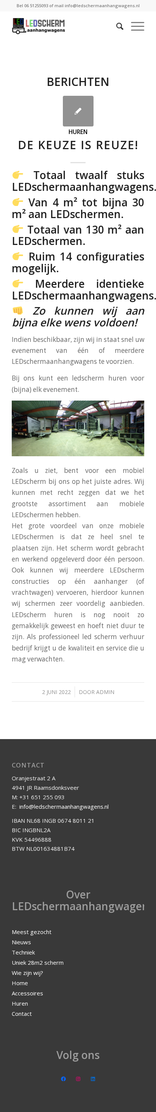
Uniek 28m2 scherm (38, 962)
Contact (22, 1013)
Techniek (23, 952)
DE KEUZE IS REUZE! (78, 145)
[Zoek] (116, 26)
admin (105, 692)
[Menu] (133, 26)
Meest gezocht (31, 932)
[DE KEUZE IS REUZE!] (78, 111)
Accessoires (27, 993)
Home (20, 983)
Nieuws (21, 942)
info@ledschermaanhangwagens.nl (64, 806)
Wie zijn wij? (27, 972)
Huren (78, 132)
